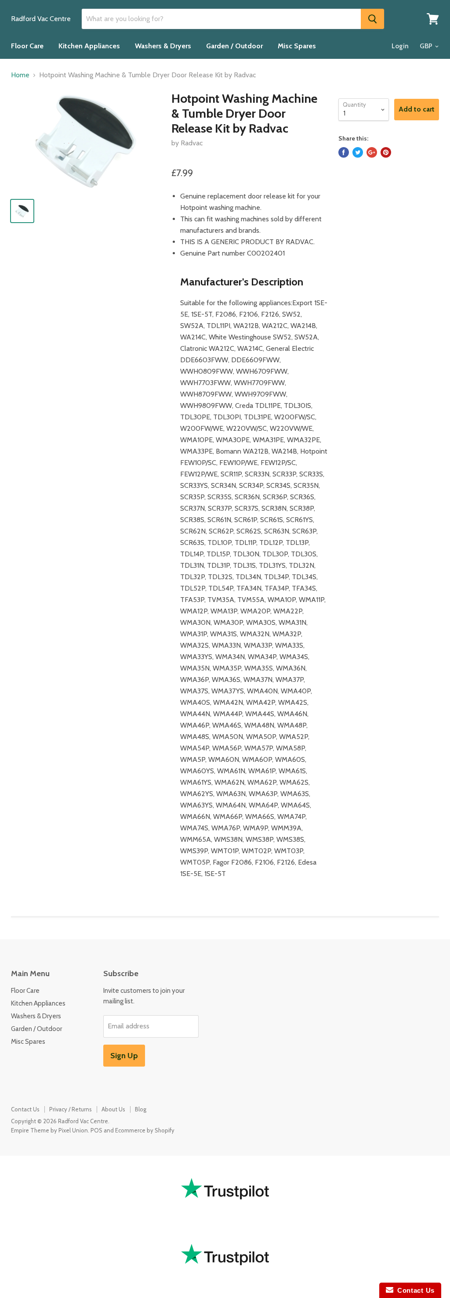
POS (96, 1130)
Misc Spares (297, 46)
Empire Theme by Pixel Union (49, 1130)
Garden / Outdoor (234, 46)
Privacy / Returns (70, 1109)
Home (20, 75)
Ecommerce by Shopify (144, 1130)
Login (400, 46)
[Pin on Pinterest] (386, 152)
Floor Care (27, 46)
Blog (140, 1109)
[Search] (372, 19)
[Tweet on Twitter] (357, 152)
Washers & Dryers (163, 46)
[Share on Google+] (372, 152)
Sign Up (124, 1055)
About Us (113, 1109)
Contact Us (25, 1109)
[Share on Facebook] (343, 152)
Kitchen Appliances (89, 46)
